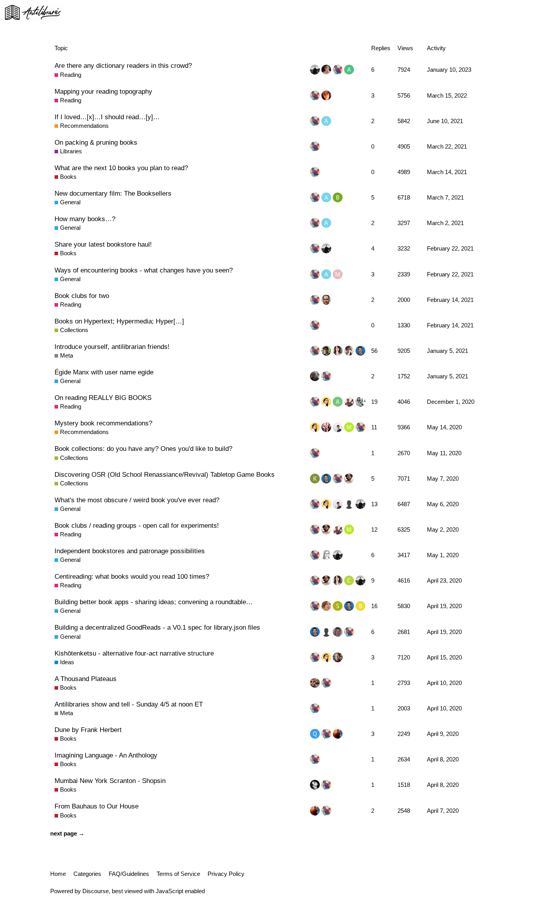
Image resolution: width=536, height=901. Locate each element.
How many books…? (85, 219)
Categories (87, 873)
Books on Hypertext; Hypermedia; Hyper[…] (119, 321)
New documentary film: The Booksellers (113, 193)
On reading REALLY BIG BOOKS (103, 397)
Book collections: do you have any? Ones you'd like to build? (143, 448)
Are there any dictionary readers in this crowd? (123, 65)
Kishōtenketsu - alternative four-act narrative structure (134, 653)
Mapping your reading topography (103, 91)
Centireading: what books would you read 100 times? (132, 576)
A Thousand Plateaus (86, 679)
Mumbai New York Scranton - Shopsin (110, 781)
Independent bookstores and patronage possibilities (130, 551)
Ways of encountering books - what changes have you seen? (144, 270)
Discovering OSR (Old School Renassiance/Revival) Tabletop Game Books (165, 474)
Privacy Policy (226, 873)
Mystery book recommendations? (103, 423)
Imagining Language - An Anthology (106, 755)
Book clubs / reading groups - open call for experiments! (137, 525)
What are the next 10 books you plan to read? (121, 168)
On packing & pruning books (96, 142)
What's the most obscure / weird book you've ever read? (137, 500)
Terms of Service (178, 873)
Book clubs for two (82, 296)
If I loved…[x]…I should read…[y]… (107, 117)
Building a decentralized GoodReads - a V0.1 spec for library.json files (157, 627)
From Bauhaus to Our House (97, 806)
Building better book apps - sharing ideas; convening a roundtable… (154, 602)
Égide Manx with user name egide (104, 372)
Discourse (95, 891)
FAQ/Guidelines (129, 873)
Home (58, 873)
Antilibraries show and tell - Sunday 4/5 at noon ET (129, 704)
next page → (67, 833)
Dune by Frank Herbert (88, 730)
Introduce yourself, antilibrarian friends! (112, 347)
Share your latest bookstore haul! (103, 244)
